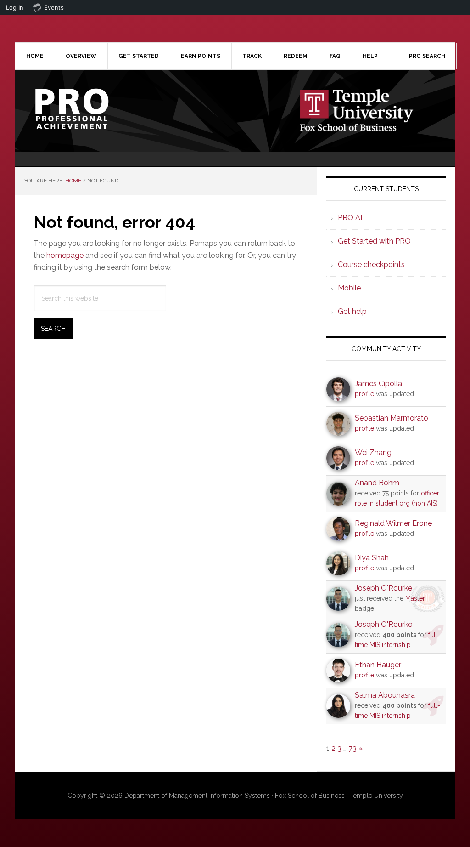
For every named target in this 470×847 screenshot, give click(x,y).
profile (364, 394)
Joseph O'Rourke (383, 588)
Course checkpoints (371, 264)
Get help (352, 311)
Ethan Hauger (378, 664)
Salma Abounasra (385, 695)
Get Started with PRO (374, 241)
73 (352, 748)
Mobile (349, 288)
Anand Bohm (377, 482)
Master (415, 598)
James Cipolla (378, 383)
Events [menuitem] (54, 7)
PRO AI (350, 217)
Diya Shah (372, 557)
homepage (65, 255)
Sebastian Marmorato (391, 418)
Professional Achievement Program (93, 109)
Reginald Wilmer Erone (393, 523)
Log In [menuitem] (14, 7)
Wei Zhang (373, 452)
